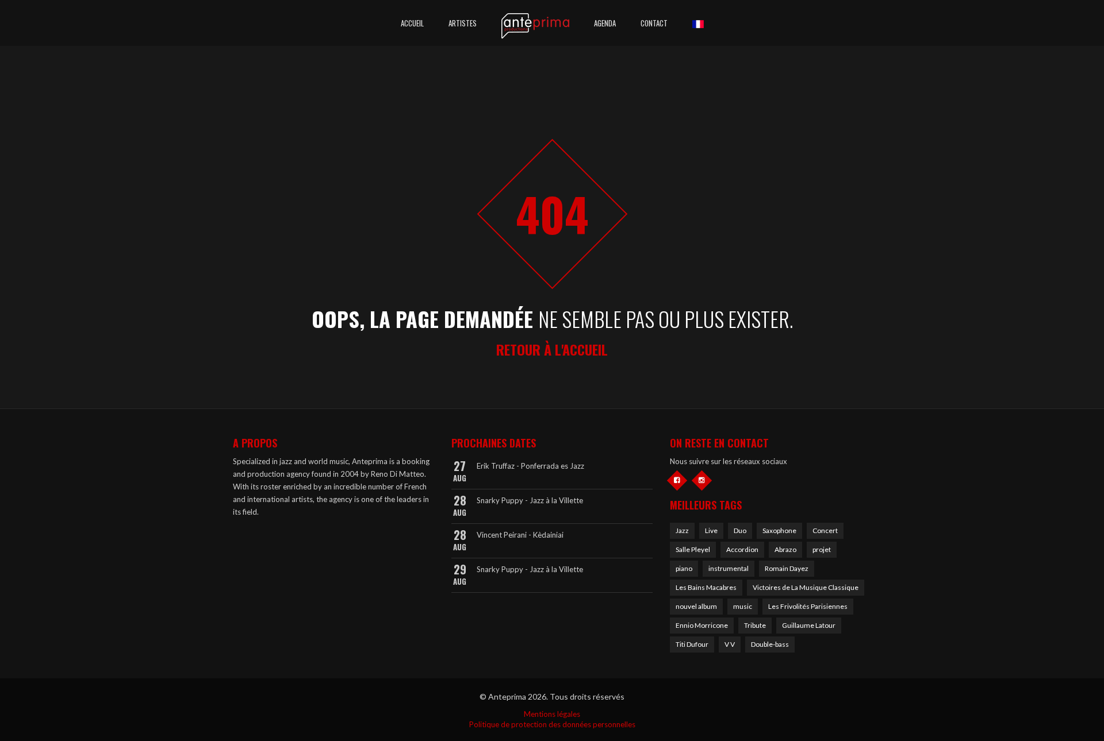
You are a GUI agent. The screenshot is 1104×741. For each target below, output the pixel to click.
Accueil (412, 23)
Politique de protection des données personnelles (552, 724)
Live (711, 530)
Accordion (742, 549)
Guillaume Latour (808, 625)
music (742, 606)
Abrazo (785, 549)
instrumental (728, 568)
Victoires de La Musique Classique (805, 587)
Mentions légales (552, 714)
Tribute (755, 625)
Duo (740, 530)
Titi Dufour (692, 644)
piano (684, 568)
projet (821, 549)
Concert (825, 530)
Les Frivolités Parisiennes (808, 606)
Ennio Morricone (702, 625)
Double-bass (770, 644)
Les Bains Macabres (706, 587)
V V (729, 644)
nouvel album (696, 606)
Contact (654, 23)
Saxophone (779, 530)
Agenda (605, 23)
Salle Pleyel (693, 549)
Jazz (682, 530)
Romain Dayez (786, 568)
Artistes (462, 23)
